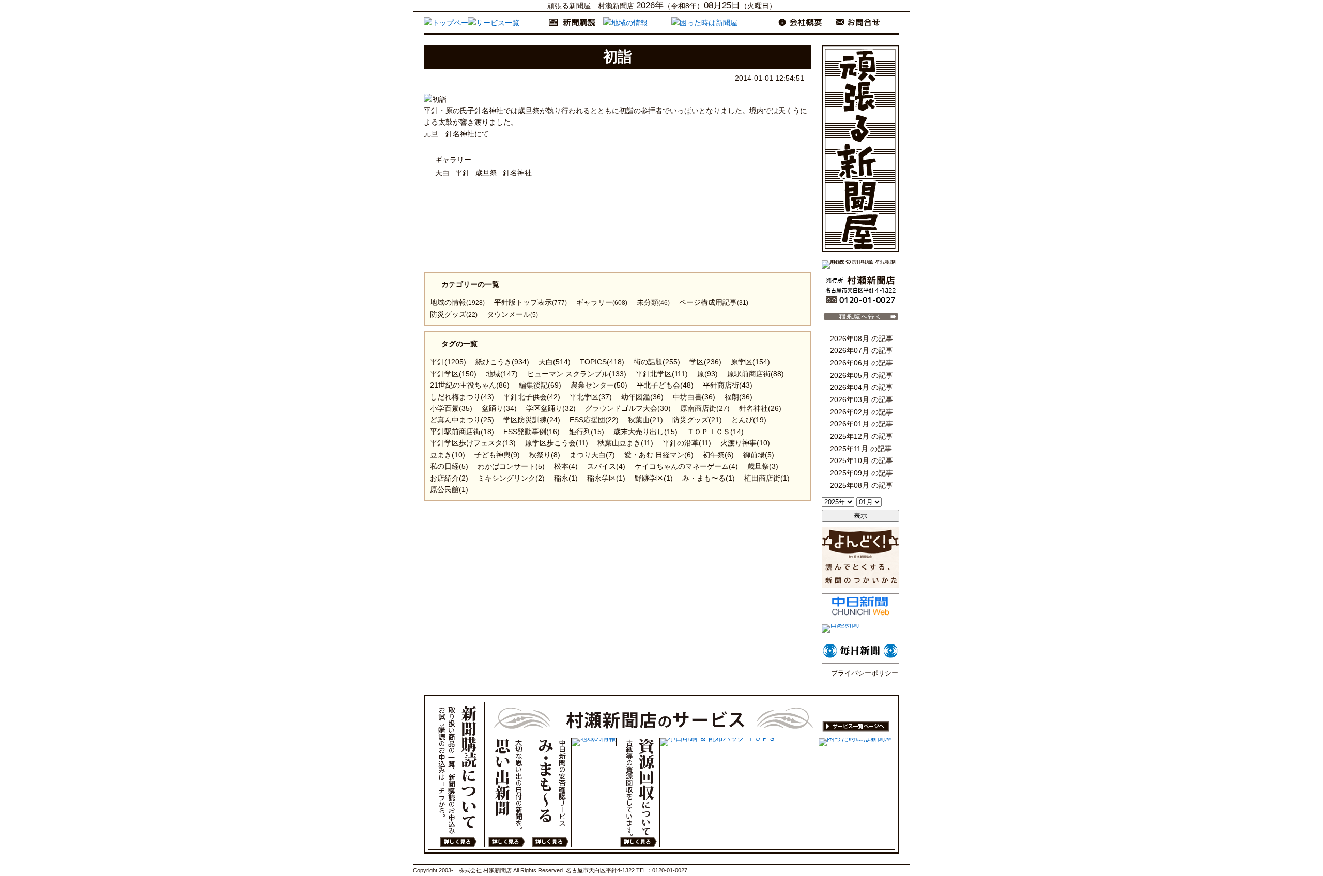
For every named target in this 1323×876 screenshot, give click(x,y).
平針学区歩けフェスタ (473, 443)
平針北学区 (662, 374)
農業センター (599, 385)
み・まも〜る (708, 478)
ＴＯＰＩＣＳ (715, 431)
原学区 (750, 362)
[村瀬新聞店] (860, 302)
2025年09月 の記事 (860, 475)
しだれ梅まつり (462, 397)
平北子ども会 (665, 385)
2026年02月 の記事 (860, 414)
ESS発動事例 (531, 431)
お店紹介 (449, 478)
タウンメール (512, 314)
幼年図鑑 (642, 397)
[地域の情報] (594, 742)
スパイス (606, 466)
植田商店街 (767, 478)
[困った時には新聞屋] (855, 742)
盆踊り (499, 408)
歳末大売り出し (645, 431)
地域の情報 (457, 302)
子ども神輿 (497, 455)
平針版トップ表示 (530, 302)
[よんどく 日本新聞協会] (860, 585)
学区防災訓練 (531, 420)
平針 (462, 172)
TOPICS (602, 362)
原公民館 (449, 489)
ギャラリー (453, 160)
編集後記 (540, 385)
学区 (705, 362)
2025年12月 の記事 (860, 438)
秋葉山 (645, 420)
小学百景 (451, 408)
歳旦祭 (486, 172)
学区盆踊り (551, 408)
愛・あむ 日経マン (659, 455)
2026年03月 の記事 (860, 401)
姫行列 (586, 431)
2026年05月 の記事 (860, 377)
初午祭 (718, 455)
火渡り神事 (745, 443)
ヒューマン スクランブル (576, 374)
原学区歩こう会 (556, 443)
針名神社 (517, 172)
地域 (502, 374)
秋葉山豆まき (625, 443)
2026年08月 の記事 (860, 341)
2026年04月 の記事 (860, 389)
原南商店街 (705, 408)
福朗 (738, 397)
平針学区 (453, 374)
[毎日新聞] (860, 661)
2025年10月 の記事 (860, 462)
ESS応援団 (594, 420)
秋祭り (544, 455)
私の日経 (449, 466)
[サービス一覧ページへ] (690, 720)
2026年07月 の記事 (860, 352)
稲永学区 (606, 478)
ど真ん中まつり (462, 420)
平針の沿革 (687, 443)
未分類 (653, 302)
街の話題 (657, 362)
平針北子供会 (531, 397)
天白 (442, 172)
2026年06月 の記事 (860, 365)
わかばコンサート (511, 466)
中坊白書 (694, 397)
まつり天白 (592, 455)
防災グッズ (454, 314)
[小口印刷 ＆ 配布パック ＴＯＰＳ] (718, 742)
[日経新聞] (840, 624)
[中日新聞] (860, 616)
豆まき (447, 455)
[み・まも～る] (549, 792)
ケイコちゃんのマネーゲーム (686, 466)
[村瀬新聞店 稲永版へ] (860, 320)
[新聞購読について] (457, 774)
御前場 (758, 455)
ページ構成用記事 (713, 302)
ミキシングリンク (511, 478)
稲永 (566, 478)
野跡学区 (654, 478)
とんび (748, 420)
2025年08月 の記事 (860, 487)
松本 (566, 466)
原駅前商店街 (755, 374)
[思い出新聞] (506, 792)
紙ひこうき (502, 362)
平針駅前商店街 (462, 431)
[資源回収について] (638, 792)
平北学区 (591, 397)
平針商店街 (727, 385)
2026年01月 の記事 (860, 426)
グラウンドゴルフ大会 (628, 408)
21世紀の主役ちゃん (470, 385)
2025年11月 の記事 (860, 451)
